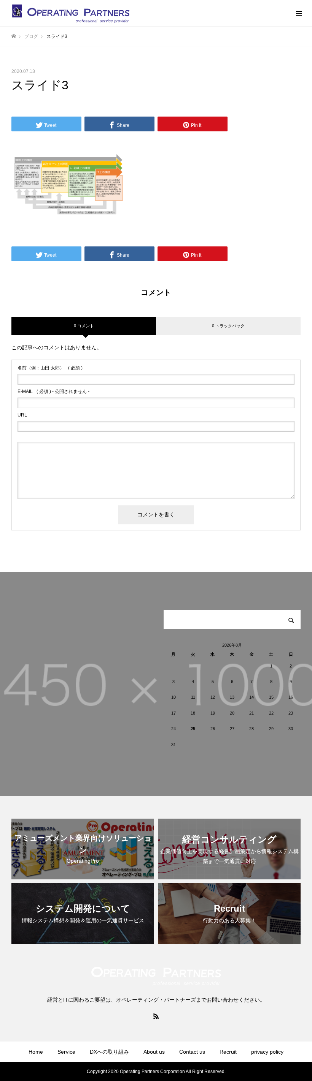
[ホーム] (13, 36)
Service (66, 1052)
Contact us (192, 1052)
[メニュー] (298, 13)
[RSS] (156, 1016)
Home (36, 1052)
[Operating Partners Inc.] (71, 13)
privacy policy (267, 1052)
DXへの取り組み (109, 1052)
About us (154, 1052)
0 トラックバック (228, 326)
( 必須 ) (50, 368)
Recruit (228, 1052)
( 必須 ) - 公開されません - (53, 391)
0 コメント (84, 326)
